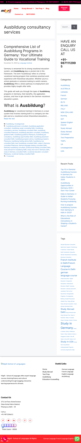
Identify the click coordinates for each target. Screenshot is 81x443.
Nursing (64, 116)
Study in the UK (70, 336)
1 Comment (10, 156)
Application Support (66, 247)
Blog (47, 8)
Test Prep (38, 8)
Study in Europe (65, 320)
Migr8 (67, 286)
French (63, 95)
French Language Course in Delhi (68, 266)
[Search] (74, 27)
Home (16, 8)
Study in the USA (65, 339)
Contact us (19, 14)
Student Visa (64, 301)
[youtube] (19, 420)
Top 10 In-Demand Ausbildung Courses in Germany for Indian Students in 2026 (69, 174)
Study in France (73, 320)
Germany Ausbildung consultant (14, 147)
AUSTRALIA (65, 89)
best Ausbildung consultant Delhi (26, 143)
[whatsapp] (30, 420)
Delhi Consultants (65, 252)
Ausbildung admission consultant (17, 126)
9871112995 (30, 14)
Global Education (65, 278)
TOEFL (63, 141)
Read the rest (9, 119)
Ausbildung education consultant (29, 132)
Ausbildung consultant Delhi (28, 130)
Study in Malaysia (70, 331)
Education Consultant (66, 257)
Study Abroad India (71, 312)
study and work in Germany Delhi (38, 149)
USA (62, 151)
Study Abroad (27, 8)
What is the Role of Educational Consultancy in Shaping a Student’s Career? (68, 221)
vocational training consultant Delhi (22, 154)
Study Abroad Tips (65, 315)
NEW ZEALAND (67, 112)
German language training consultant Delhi (33, 145)
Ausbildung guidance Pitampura (24, 134)
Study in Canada (70, 317)
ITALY (63, 109)
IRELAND (64, 106)
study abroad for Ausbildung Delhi (15, 149)
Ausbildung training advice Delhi (21, 141)
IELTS (63, 102)
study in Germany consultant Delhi (15, 152)
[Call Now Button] (4, 439)
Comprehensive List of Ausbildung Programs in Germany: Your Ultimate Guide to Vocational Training (27, 53)
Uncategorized (19, 124)
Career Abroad (70, 249)
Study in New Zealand (66, 334)
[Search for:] (66, 27)
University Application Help (67, 349)
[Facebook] (3, 420)
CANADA (64, 92)
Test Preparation (67, 138)
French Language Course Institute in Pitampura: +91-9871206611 (27, 2)
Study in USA (67, 341)
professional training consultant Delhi (38, 147)
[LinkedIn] (14, 420)
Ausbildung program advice (24, 139)
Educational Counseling (71, 254)
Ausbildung (10, 124)
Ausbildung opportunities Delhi (23, 137)
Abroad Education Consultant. (68, 244)
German (64, 99)
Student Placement (70, 298)
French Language (67, 371)
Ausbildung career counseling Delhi (23, 128)
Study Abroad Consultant (67, 304)
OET (62, 119)
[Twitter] (8, 420)
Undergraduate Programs (67, 347)
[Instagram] (25, 420)
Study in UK (73, 339)
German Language (68, 369)
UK (62, 144)
